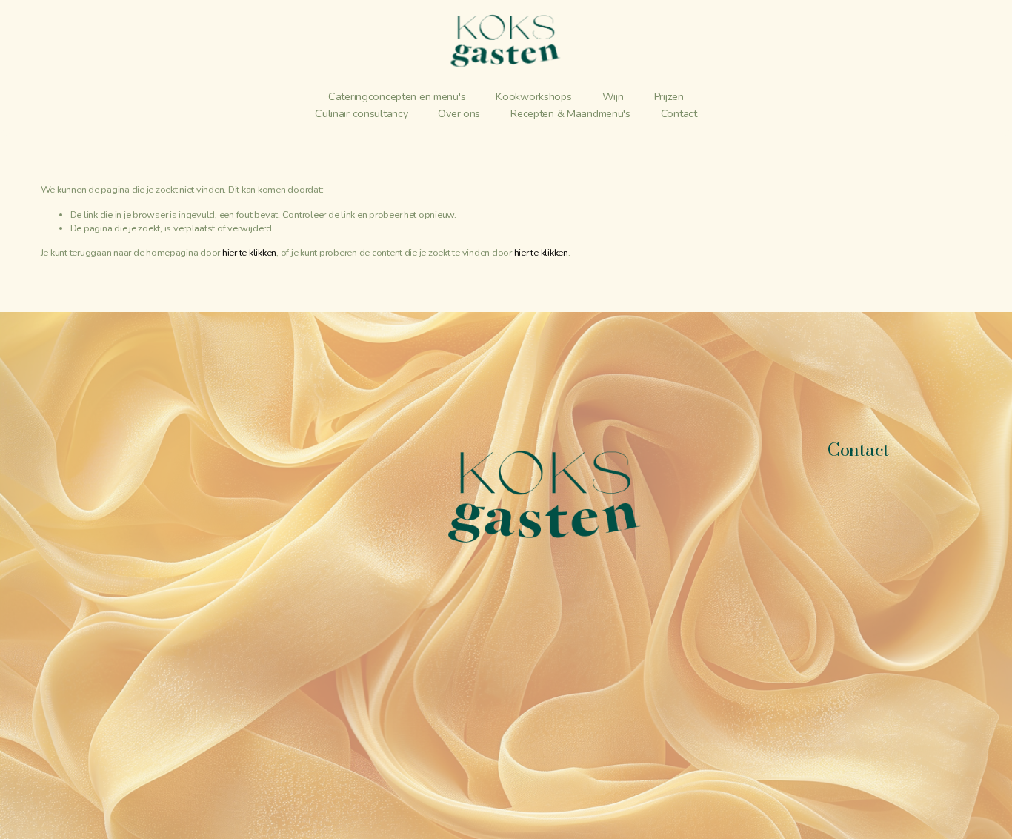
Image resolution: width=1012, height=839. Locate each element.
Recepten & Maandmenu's (570, 113)
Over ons (459, 113)
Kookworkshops (533, 96)
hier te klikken (249, 252)
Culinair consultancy (361, 113)
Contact (679, 113)
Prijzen (669, 96)
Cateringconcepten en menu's (396, 96)
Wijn (613, 96)
